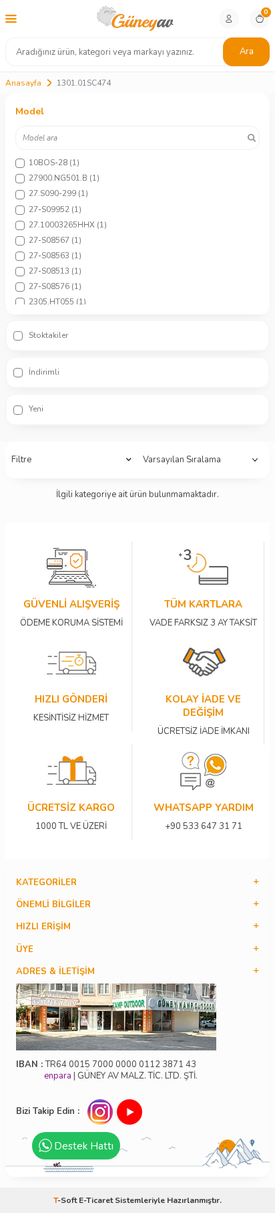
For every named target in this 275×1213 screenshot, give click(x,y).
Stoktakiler (47, 335)
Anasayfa (23, 83)
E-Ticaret (96, 1200)
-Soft (66, 1200)
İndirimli (43, 372)
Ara (247, 51)
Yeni (35, 408)
